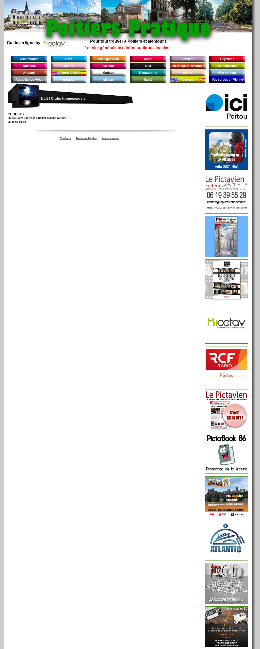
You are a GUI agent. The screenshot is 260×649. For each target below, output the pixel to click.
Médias (108, 79)
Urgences (227, 59)
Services (187, 59)
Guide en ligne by (23, 43)
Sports (187, 73)
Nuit (148, 66)
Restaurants (148, 73)
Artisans (29, 73)
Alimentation (29, 59)
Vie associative (227, 66)
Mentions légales (86, 138)
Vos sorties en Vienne (227, 79)
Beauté (69, 66)
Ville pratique (227, 73)
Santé (148, 79)
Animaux (29, 66)
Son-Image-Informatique (187, 66)
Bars (68, 59)
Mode (148, 59)
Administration (110, 138)
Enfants (68, 79)
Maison (108, 66)
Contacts (65, 138)
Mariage (108, 73)
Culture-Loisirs (69, 73)
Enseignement (108, 59)
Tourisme (187, 79)
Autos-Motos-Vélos (29, 79)
